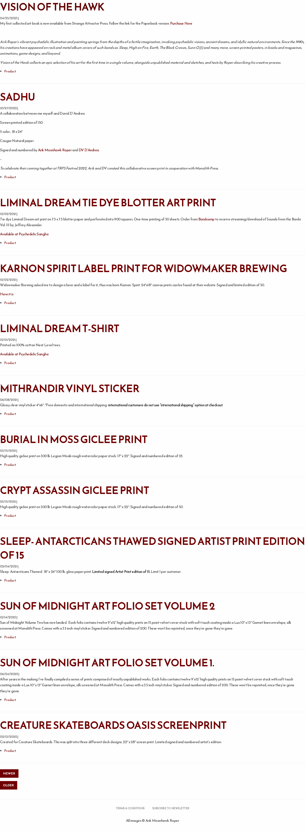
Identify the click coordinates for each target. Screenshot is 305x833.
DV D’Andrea (89, 150)
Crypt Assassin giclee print (74, 490)
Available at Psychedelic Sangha (24, 234)
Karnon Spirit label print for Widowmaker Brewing (143, 268)
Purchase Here (181, 23)
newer (9, 773)
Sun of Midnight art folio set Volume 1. (107, 662)
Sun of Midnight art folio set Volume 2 (107, 606)
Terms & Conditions (130, 808)
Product (10, 71)
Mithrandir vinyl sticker (69, 388)
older (8, 785)
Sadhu (17, 96)
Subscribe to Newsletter (170, 808)
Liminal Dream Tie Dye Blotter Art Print (108, 202)
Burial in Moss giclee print (74, 439)
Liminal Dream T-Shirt (59, 328)
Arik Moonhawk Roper (55, 150)
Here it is (6, 294)
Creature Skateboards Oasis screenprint (113, 725)
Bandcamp (206, 219)
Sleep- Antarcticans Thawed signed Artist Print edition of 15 (152, 548)
